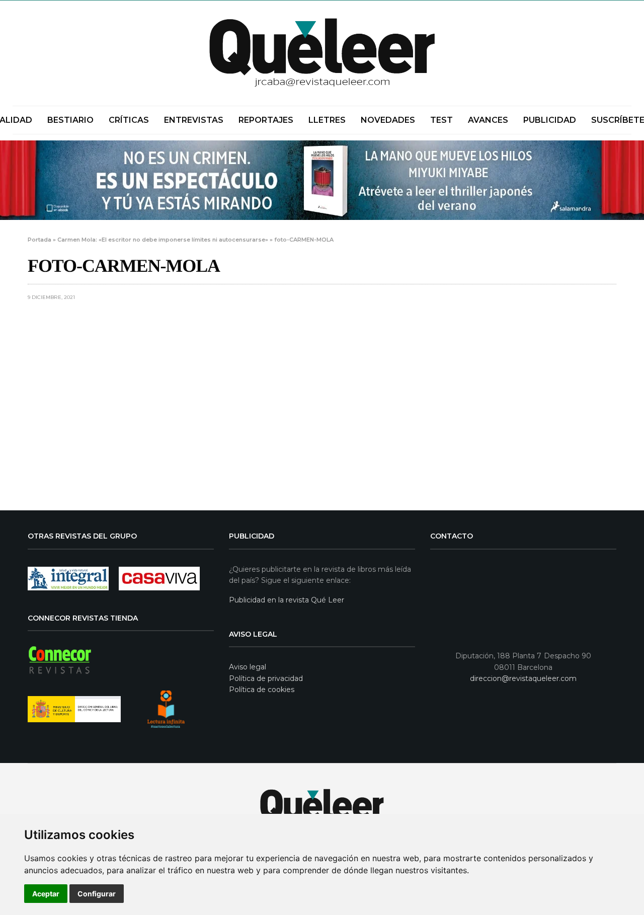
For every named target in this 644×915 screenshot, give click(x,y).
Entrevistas (193, 120)
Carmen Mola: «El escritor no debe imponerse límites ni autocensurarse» (162, 239)
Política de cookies (261, 689)
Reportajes (265, 120)
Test (441, 120)
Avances (488, 120)
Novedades (388, 120)
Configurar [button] (96, 893)
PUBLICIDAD (549, 120)
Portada (39, 239)
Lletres (327, 120)
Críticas (129, 120)
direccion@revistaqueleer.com (523, 678)
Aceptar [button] (45, 893)
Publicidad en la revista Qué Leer (286, 599)
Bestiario (70, 120)
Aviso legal (247, 666)
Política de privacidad (266, 678)
